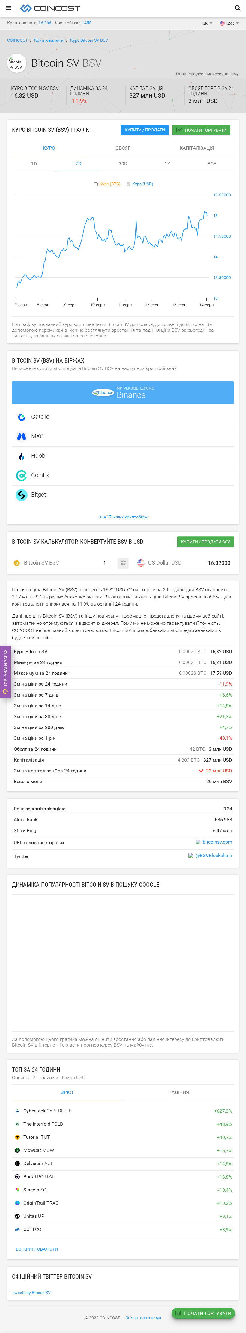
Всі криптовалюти (37, 1249)
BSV (38, 562)
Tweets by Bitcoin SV (31, 1292)
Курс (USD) (142, 183)
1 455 (86, 22)
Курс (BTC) (110, 183)
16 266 (44, 22)
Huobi (38, 455)
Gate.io (40, 416)
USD (162, 562)
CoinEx (40, 475)
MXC (37, 436)
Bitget (38, 494)
